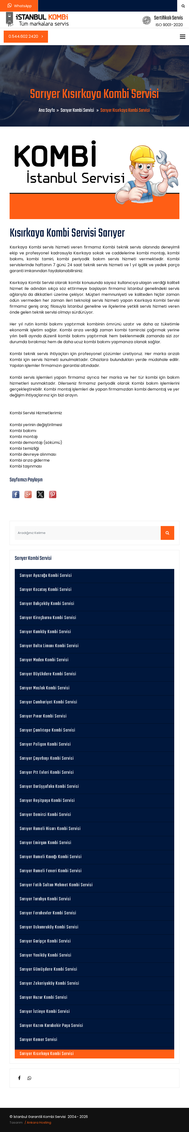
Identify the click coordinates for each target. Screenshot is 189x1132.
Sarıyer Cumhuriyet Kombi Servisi (48, 702)
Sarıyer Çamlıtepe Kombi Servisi (47, 730)
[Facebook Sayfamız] (19, 1078)
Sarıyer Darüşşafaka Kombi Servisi (49, 786)
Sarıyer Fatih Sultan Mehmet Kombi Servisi (56, 885)
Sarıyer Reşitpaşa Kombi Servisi (47, 800)
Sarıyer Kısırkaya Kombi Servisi (47, 1053)
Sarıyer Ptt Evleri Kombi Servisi (47, 772)
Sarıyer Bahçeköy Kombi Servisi (47, 603)
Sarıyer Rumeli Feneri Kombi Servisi (51, 871)
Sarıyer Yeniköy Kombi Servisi (45, 955)
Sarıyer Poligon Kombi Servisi (45, 744)
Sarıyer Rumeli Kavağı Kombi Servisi (51, 857)
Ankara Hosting (39, 1122)
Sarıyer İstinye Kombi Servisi (45, 1011)
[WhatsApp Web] (29, 1078)
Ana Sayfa (47, 110)
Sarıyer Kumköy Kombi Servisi (45, 632)
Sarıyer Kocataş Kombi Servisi (46, 589)
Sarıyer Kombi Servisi (78, 110)
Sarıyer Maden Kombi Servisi (44, 660)
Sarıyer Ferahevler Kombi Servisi (48, 913)
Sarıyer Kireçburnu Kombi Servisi (48, 618)
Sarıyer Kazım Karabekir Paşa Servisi (51, 1025)
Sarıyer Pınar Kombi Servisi (43, 716)
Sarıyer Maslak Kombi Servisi (45, 688)
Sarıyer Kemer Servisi (38, 1039)
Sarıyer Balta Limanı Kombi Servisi (49, 646)
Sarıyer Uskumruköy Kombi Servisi (49, 927)
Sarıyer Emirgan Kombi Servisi (45, 843)
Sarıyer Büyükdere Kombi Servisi (48, 674)
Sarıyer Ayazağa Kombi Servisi (46, 575)
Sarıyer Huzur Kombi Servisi (43, 997)
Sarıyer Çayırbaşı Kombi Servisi (47, 758)
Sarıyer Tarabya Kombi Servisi (45, 899)
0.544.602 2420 (24, 36)
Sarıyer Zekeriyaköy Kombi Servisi (49, 983)
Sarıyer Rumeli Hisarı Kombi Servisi (50, 828)
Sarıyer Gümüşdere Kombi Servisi (48, 969)
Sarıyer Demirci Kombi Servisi (45, 814)
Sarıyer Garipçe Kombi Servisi (45, 941)
